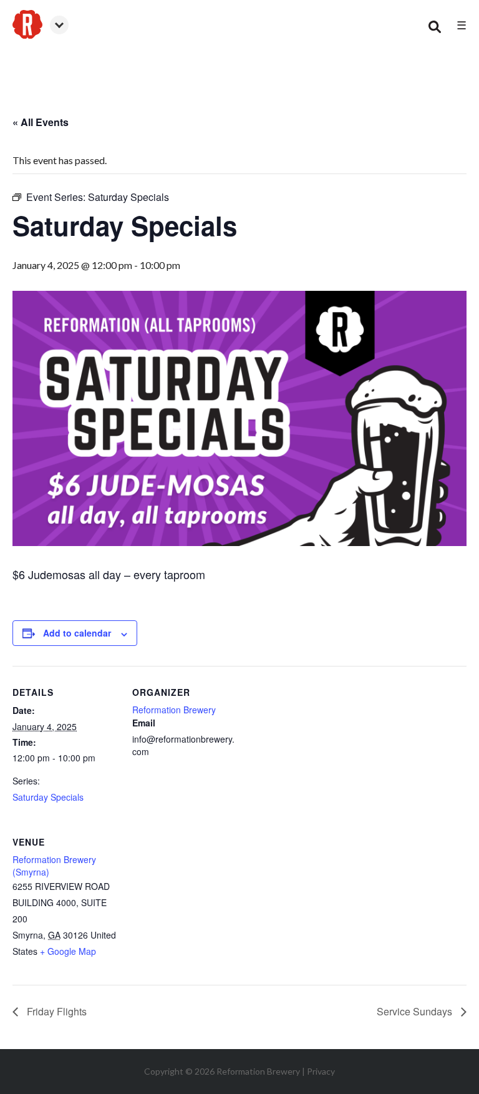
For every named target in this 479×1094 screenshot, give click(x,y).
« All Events (40, 122)
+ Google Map (68, 951)
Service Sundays (416, 1011)
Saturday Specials (48, 797)
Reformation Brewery (174, 709)
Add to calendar (77, 633)
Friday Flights (55, 1011)
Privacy (321, 1071)
